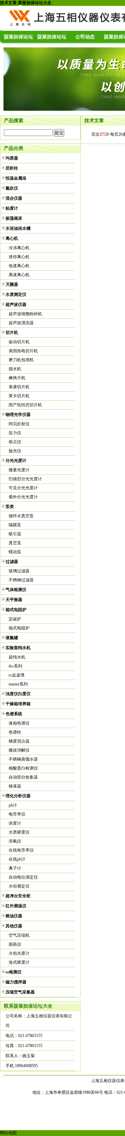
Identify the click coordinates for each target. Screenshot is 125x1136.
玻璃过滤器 (19, 571)
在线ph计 (17, 859)
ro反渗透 (17, 675)
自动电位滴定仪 (23, 877)
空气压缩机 (19, 935)
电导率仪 (17, 814)
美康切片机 (19, 386)
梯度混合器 (19, 741)
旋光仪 (15, 450)
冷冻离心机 (19, 247)
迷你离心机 (19, 256)
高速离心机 (19, 274)
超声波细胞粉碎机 (25, 313)
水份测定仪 (19, 886)
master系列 (18, 684)
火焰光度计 (19, 953)
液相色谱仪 (19, 723)
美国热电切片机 (23, 350)
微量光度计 (19, 469)
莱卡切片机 (19, 395)
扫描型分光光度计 (25, 478)
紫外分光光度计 (23, 496)
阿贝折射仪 (19, 423)
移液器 (15, 786)
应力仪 (15, 432)
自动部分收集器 (23, 777)
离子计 (15, 868)
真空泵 (15, 542)
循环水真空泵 (21, 516)
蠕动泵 (15, 551)
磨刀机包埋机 (21, 359)
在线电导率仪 (21, 850)
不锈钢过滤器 (21, 580)
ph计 (13, 805)
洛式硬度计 (19, 962)
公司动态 (85, 36)
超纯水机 (17, 657)
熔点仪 (15, 441)
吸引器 (15, 533)
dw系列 (15, 666)
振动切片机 (19, 341)
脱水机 (15, 368)
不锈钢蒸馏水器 (23, 759)
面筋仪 (15, 944)
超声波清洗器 (21, 322)
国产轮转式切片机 (25, 404)
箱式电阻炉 (19, 628)
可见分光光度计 (23, 487)
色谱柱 (15, 732)
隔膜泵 (15, 524)
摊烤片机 (17, 377)
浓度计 (15, 823)
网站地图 (8, 1132)
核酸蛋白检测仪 (23, 768)
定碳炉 (15, 619)
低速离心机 (19, 265)
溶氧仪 (15, 841)
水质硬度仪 (19, 832)
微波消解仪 (19, 750)
